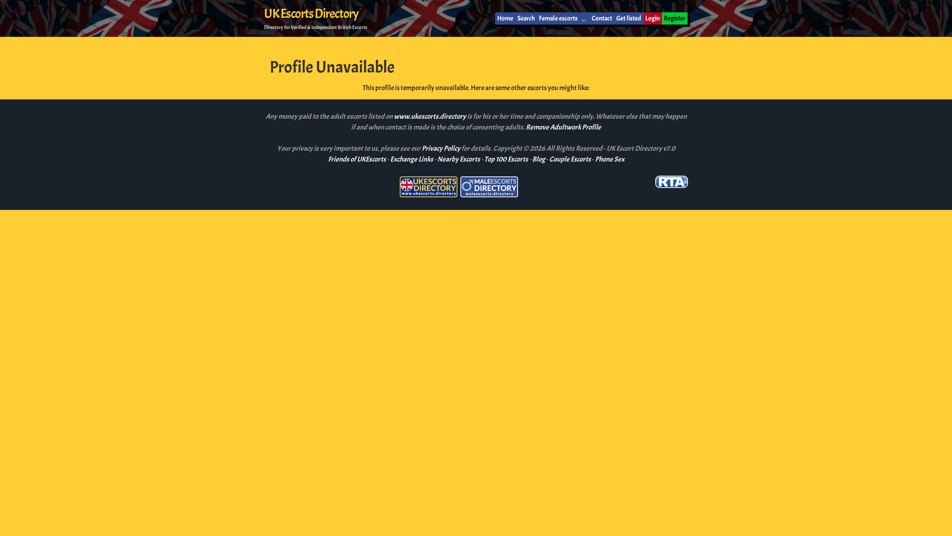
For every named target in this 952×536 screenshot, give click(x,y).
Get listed (628, 18)
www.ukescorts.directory (430, 116)
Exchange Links (411, 159)
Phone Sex (609, 159)
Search (526, 18)
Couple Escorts (570, 159)
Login (652, 18)
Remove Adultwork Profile (563, 127)
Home (505, 18)
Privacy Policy (441, 148)
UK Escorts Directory (311, 14)
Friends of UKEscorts (357, 159)
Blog (538, 159)
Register (674, 18)
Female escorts (558, 18)
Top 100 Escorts (506, 159)
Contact (602, 18)
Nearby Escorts (458, 159)
